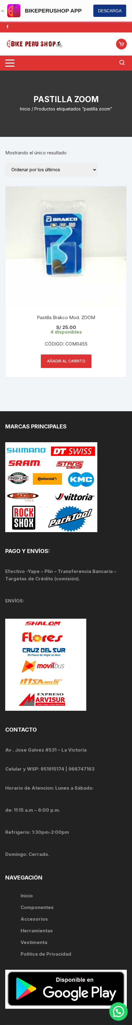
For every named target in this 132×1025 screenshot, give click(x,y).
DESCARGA (110, 10)
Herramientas (37, 931)
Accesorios (34, 919)
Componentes (37, 907)
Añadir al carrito (66, 361)
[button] (118, 1011)
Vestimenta (34, 942)
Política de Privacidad (46, 954)
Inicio (25, 108)
